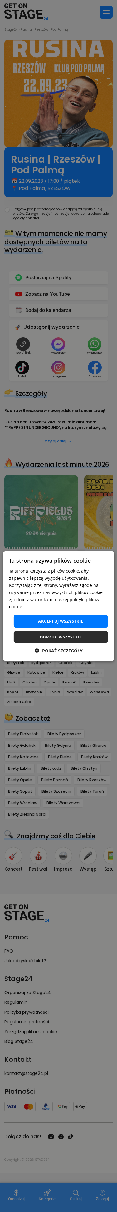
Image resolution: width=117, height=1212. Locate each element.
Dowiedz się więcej (44, 607)
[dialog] (58, 606)
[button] (59, 651)
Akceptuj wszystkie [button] (60, 621)
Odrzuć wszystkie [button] (61, 637)
